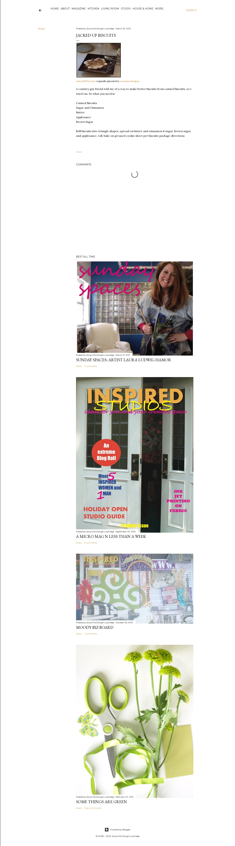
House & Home (143, 8)
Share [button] (41, 28)
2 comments (90, 633)
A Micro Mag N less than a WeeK (111, 536)
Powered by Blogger (120, 829)
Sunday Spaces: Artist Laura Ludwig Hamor (123, 359)
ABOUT (65, 8)
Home (55, 8)
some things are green (101, 801)
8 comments (90, 542)
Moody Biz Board (94, 627)
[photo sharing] (99, 76)
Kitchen (93, 8)
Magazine (79, 8)
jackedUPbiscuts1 (86, 81)
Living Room (110, 8)
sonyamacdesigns (129, 81)
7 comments (90, 366)
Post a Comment (93, 808)
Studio (126, 8)
